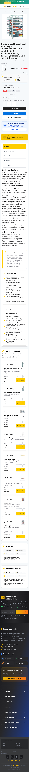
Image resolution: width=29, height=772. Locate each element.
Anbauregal (7, 503)
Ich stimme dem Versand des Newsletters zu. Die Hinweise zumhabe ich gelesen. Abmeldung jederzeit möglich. (15, 617)
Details (7, 146)
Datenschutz (12, 617)
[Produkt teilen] (26, 73)
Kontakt (4, 745)
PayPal (16, 113)
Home (2, 11)
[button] (13, 41)
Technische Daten (10, 151)
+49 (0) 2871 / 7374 (9, 647)
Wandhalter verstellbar (11, 415)
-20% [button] (4, 90)
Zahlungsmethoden (19, 747)
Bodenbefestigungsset (11, 438)
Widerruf (5, 747)
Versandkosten (9, 156)
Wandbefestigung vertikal (12, 392)
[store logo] (10, 6)
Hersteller (8, 160)
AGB (4, 743)
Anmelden (21, 612)
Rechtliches (8, 165)
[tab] (14, 137)
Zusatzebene (8, 482)
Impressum (17, 743)
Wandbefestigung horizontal (13, 368)
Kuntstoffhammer (9, 459)
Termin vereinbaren (13, 678)
